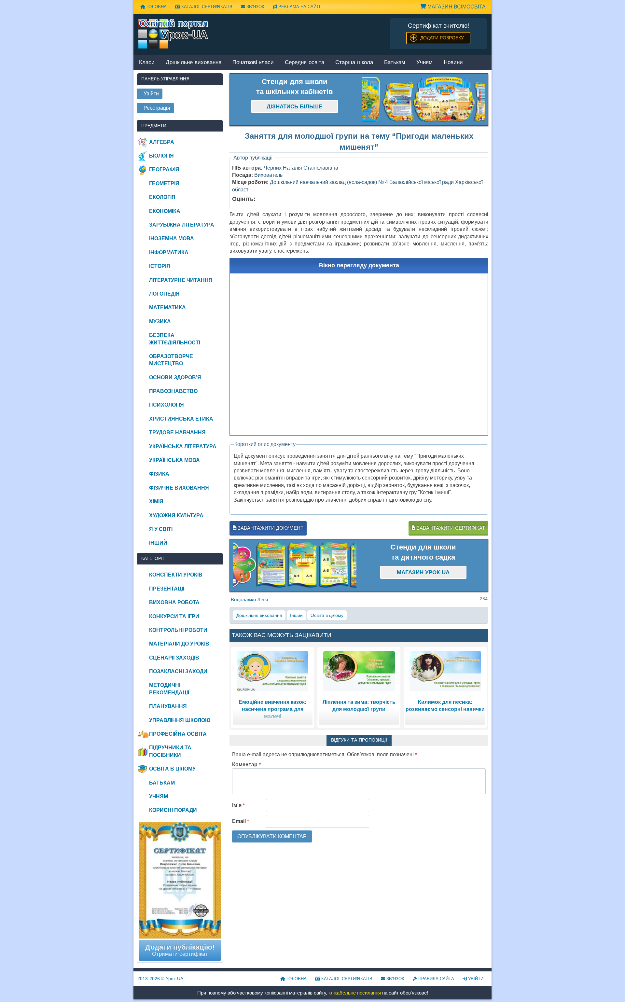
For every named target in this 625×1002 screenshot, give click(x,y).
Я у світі (161, 529)
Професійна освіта (178, 734)
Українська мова (174, 460)
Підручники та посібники (170, 751)
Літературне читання (181, 280)
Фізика (159, 474)
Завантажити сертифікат (450, 528)
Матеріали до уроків (179, 644)
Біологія (161, 156)
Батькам (394, 62)
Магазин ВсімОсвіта (456, 6)
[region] (423, 100)
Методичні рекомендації (169, 688)
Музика (160, 321)
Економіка (164, 211)
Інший (296, 615)
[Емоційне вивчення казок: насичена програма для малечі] (272, 671)
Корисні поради (173, 810)
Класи (147, 62)
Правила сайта (435, 978)
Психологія (166, 405)
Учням (424, 62)
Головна (156, 6)
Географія (164, 169)
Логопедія (164, 294)
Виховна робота (174, 602)
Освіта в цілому (327, 615)
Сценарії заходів (174, 658)
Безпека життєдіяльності (174, 338)
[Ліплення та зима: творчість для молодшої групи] (359, 671)
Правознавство (173, 391)
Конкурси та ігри (174, 616)
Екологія (162, 197)
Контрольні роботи (178, 630)
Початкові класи (253, 62)
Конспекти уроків (175, 575)
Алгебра (161, 142)
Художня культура (176, 515)
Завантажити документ (269, 528)
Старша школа (354, 62)
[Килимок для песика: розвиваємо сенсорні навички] (445, 671)
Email (240, 821)
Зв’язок (254, 6)
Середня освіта (304, 62)
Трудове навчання (177, 432)
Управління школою (180, 720)
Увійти (475, 978)
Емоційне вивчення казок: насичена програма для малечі (272, 709)
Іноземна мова (171, 238)
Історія (159, 266)
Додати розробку (442, 37)
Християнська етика (181, 419)
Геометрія (164, 183)
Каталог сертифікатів (206, 6)
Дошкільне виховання (193, 62)
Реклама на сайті (298, 6)
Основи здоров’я (175, 377)
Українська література (182, 446)
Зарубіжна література (181, 225)
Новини (453, 62)
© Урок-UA (160, 978)
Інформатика (168, 252)
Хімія (156, 501)
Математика (167, 307)
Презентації (166, 588)
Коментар (246, 764)
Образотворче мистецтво (171, 360)
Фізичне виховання (179, 488)
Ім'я (238, 805)
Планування (168, 706)
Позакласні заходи (178, 671)
